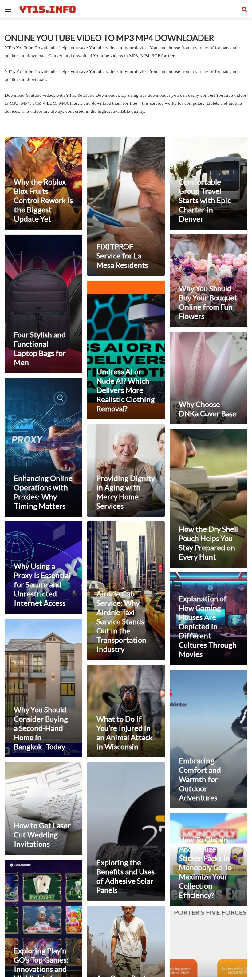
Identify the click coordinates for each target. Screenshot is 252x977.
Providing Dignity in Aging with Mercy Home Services (125, 492)
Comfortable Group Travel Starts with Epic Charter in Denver (205, 200)
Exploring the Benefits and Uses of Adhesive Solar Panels (125, 876)
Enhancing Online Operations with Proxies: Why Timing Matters (43, 492)
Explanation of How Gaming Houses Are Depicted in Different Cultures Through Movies (208, 626)
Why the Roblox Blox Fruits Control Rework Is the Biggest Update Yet (43, 200)
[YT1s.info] (47, 9)
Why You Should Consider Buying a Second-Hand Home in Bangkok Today (41, 728)
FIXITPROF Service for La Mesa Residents (122, 255)
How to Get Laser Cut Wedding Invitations (42, 834)
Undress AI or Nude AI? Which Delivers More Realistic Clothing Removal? (125, 390)
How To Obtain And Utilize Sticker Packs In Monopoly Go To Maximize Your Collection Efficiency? (205, 867)
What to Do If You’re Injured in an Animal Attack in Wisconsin (124, 732)
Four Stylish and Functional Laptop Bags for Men (40, 348)
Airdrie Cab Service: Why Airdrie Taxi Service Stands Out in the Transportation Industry (121, 621)
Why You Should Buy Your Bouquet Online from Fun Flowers (208, 302)
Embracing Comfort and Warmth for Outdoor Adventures (200, 779)
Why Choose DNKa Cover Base (208, 409)
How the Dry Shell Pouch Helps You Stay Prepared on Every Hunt (208, 542)
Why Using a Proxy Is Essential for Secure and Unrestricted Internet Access (42, 584)
